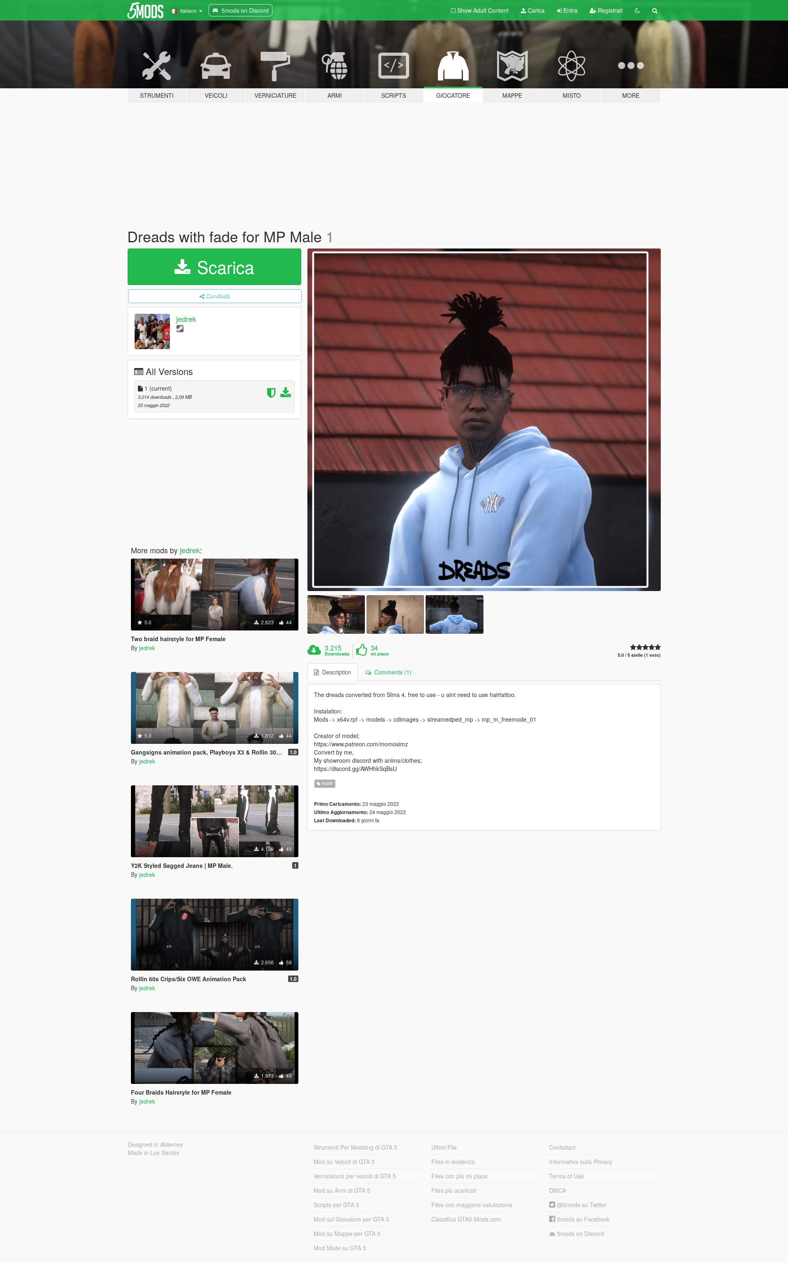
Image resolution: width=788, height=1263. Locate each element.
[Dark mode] (637, 10)
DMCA (557, 1190)
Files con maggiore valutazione (471, 1205)
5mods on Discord (579, 1233)
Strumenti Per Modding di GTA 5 (355, 1147)
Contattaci (562, 1147)
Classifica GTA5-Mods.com (466, 1219)
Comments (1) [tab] (391, 672)
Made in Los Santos (153, 1152)
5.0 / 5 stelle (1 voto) (639, 655)
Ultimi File (444, 1147)
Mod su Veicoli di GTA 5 (344, 1161)
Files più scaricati (453, 1190)
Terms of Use (566, 1176)
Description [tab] (335, 672)
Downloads (337, 653)
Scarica (223, 266)
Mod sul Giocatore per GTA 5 (351, 1219)
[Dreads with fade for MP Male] (484, 419)
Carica (535, 10)
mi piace (380, 653)
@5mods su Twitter (581, 1205)
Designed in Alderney (155, 1144)
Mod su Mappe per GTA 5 (347, 1233)
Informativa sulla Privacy (580, 1161)
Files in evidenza (453, 1161)
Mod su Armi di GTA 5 (342, 1190)
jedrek (186, 318)
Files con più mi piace (459, 1176)
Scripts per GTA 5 (336, 1205)
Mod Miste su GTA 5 (340, 1248)
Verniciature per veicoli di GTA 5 (355, 1176)
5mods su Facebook (582, 1219)
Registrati (609, 10)
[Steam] (180, 328)
